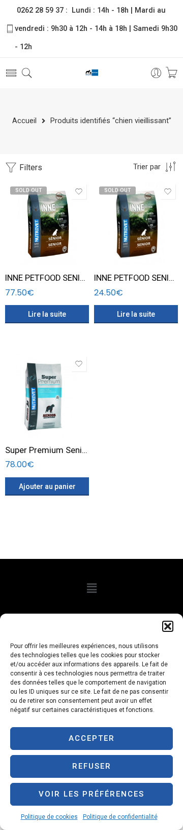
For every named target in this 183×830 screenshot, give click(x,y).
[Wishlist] (78, 191)
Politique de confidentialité (120, 816)
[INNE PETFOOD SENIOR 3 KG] (136, 223)
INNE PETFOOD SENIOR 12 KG (47, 278)
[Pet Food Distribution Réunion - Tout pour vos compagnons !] (91, 73)
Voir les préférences (91, 794)
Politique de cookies (49, 816)
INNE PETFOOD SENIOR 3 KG (136, 278)
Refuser (91, 766)
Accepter (92, 738)
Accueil (24, 121)
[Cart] (171, 73)
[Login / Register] (156, 73)
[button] (168, 626)
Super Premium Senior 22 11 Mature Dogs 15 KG (47, 450)
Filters (29, 167)
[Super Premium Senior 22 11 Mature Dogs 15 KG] (47, 395)
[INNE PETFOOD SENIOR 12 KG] (47, 223)
